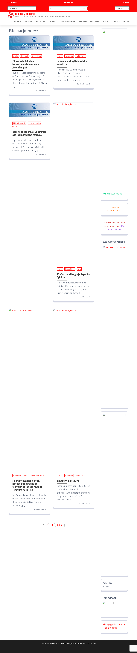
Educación (83, 21)
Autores (126, 21)
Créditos (105, 21)
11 (53, 525)
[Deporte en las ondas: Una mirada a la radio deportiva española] (29, 109)
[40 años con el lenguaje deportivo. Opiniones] (73, 182)
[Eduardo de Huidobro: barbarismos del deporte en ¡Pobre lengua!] (29, 42)
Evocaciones (41, 21)
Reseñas (53, 21)
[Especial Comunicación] (73, 388)
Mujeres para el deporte (37, 475)
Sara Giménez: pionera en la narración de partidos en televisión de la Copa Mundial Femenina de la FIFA (27, 485)
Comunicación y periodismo (20, 475)
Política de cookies (110, 627)
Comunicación (24, 56)
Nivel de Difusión (36, 56)
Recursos (28, 21)
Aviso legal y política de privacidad (114, 624)
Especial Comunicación (68, 480)
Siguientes (60, 525)
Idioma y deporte (25, 14)
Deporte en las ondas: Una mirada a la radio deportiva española (29, 133)
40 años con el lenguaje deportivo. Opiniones (74, 275)
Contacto (116, 21)
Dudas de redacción (67, 21)
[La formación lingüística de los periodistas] (73, 42)
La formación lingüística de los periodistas (72, 62)
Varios (79, 269)
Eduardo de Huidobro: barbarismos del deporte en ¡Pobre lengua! (26, 64)
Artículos (17, 21)
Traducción (94, 21)
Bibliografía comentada (19, 123)
